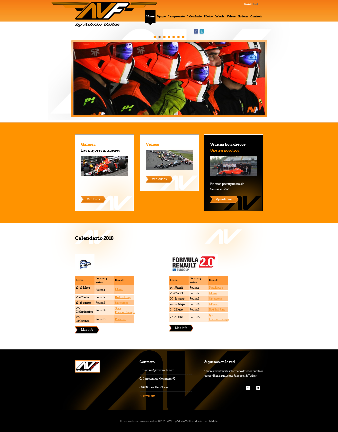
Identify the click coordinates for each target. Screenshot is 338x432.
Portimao (120, 319)
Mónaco (214, 304)
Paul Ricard (216, 287)
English (255, 4)
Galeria (219, 16)
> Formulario (147, 395)
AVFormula (104, 14)
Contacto (256, 16)
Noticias (243, 16)
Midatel (213, 421)
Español (247, 4)
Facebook (196, 32)
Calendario (194, 16)
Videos (231, 16)
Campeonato (176, 16)
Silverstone (121, 302)
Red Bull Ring (123, 297)
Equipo (161, 16)
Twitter (201, 32)
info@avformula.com (161, 370)
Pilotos (208, 16)
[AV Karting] (87, 366)
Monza (119, 289)
